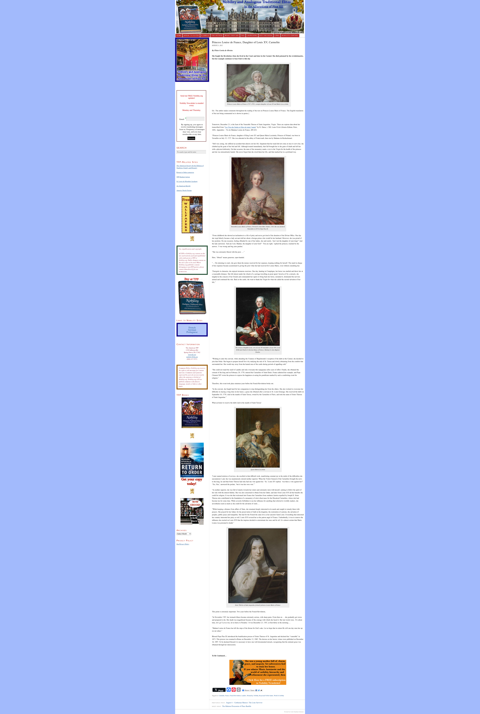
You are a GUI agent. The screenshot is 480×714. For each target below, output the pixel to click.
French (192, 327)
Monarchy (250, 695)
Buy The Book (266, 35)
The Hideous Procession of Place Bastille (236, 706)
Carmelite (221, 695)
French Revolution (235, 695)
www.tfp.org (192, 354)
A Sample (205, 35)
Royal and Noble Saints (266, 695)
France (227, 695)
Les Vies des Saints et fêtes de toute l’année (240, 127)
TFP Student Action (183, 177)
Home (178, 35)
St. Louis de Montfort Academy (187, 181)
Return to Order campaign (185, 172)
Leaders (244, 695)
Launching (252, 35)
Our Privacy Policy (182, 544)
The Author (217, 35)
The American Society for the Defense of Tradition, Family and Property (190, 166)
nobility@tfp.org (192, 357)
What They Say (232, 35)
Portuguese (192, 332)
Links (276, 35)
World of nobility (279, 695)
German (192, 329)
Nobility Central (290, 35)
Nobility (256, 695)
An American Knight (183, 186)
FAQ (242, 35)
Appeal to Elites (191, 35)
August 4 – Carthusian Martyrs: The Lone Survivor (244, 702)
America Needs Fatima (184, 190)
